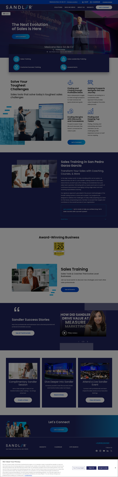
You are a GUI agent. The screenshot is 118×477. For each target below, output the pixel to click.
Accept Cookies (103, 468)
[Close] (115, 468)
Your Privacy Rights (78, 468)
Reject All (91, 468)
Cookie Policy (28, 475)
